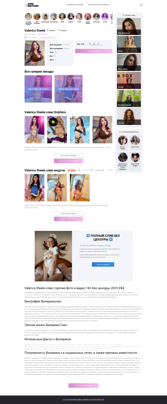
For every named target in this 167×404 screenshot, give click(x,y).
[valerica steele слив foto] (102, 129)
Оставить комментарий (83, 385)
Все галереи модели (68, 155)
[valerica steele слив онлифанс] (57, 129)
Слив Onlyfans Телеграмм (98, 4)
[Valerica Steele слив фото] (34, 187)
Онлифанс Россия (74, 4)
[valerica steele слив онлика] (80, 129)
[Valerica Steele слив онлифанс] (57, 187)
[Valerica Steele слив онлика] (80, 187)
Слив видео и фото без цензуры (67, 219)
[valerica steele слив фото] (34, 129)
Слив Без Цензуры (93, 51)
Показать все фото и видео (68, 161)
